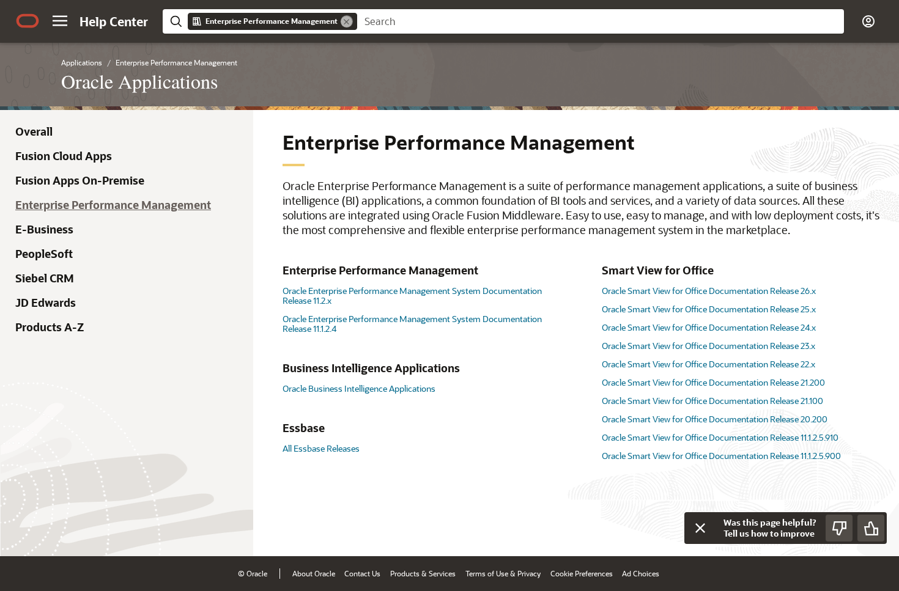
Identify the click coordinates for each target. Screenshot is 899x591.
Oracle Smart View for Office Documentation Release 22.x (708, 364)
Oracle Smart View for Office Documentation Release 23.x (708, 345)
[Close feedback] (700, 528)
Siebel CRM (44, 278)
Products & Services (423, 573)
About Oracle (313, 573)
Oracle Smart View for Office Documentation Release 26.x (709, 290)
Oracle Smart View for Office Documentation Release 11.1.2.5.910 (720, 437)
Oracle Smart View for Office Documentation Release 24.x (709, 327)
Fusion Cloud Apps (63, 156)
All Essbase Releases (321, 448)
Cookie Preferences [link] (581, 573)
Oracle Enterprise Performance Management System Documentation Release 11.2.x (412, 295)
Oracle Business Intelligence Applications (359, 388)
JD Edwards (45, 302)
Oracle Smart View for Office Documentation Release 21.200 (713, 382)
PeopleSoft (44, 253)
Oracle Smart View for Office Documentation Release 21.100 (712, 400)
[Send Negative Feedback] (839, 528)
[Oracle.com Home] (27, 21)
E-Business (44, 229)
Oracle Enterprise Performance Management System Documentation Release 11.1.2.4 (412, 323)
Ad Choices (640, 573)
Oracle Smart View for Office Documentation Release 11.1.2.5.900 (721, 455)
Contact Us (362, 573)
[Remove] (346, 21)
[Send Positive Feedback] (870, 528)
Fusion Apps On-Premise (79, 180)
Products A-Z (49, 327)
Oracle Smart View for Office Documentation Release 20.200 (714, 419)
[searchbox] (600, 21)
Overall (34, 131)
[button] (59, 20)
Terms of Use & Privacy (503, 573)
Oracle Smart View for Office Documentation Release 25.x (709, 309)
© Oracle (252, 573)
